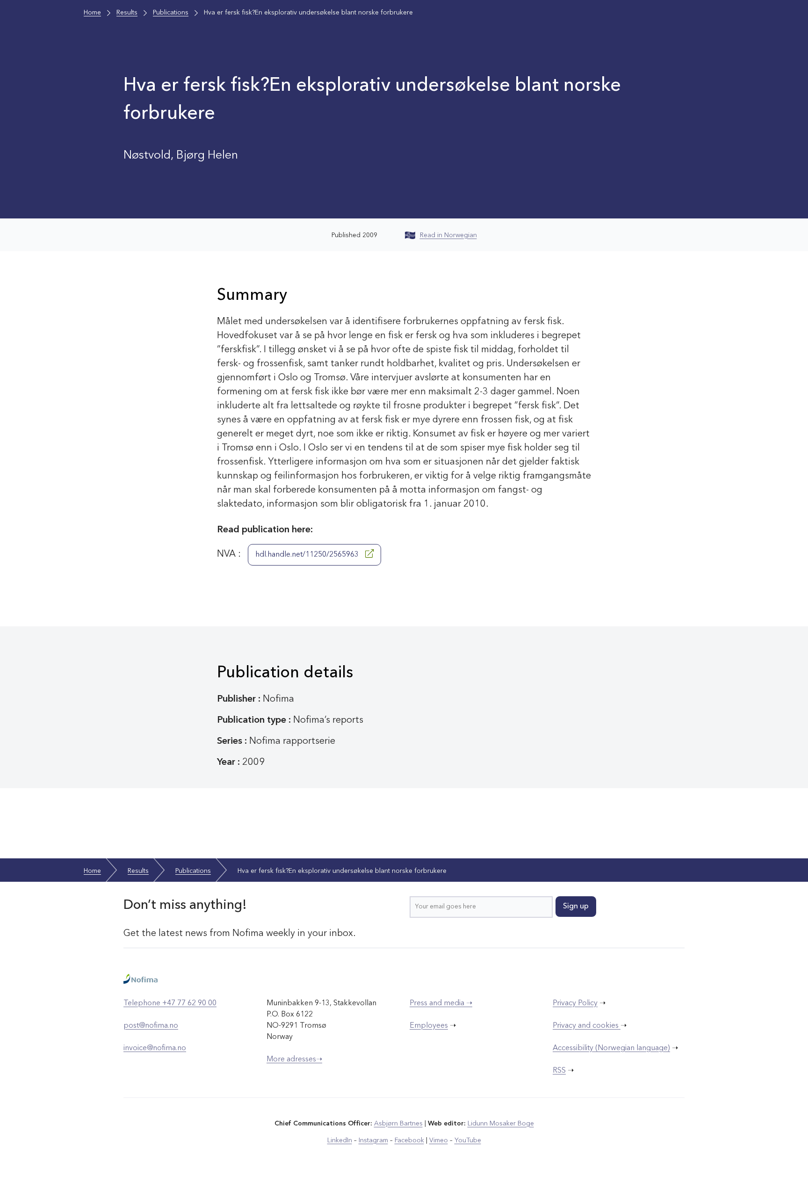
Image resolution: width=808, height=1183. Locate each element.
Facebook (409, 1140)
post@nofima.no (150, 1026)
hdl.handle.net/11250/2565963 (308, 555)
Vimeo (438, 1140)
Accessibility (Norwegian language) (611, 1048)
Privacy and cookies (586, 1026)
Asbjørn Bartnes (398, 1123)
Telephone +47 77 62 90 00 (169, 1003)
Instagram (373, 1140)
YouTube (467, 1140)
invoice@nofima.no (154, 1048)
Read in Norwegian (448, 235)
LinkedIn (339, 1140)
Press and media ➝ (441, 1003)
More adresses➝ (294, 1059)
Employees (429, 1026)
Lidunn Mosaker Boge (501, 1123)
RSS (559, 1070)
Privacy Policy (575, 1003)
